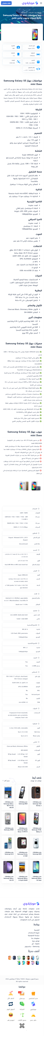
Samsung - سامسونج (32, 946)
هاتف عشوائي (6, 3)
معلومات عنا (35, 938)
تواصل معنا (35, 941)
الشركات (30, 12)
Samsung (24, 12)
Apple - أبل (35, 943)
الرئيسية (37, 12)
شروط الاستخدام (33, 932)
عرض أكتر (7, 781)
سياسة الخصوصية (33, 935)
